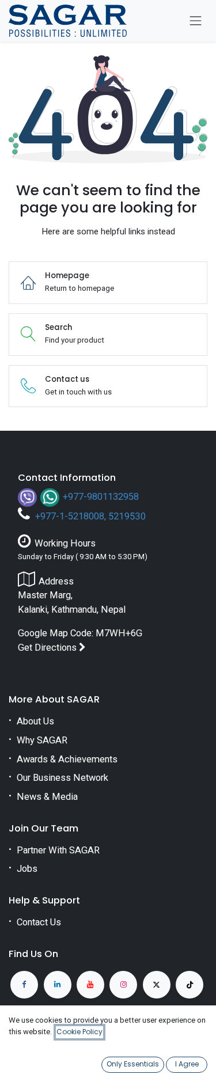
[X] (156, 985)
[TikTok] (189, 985)
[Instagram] (123, 985)
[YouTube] (90, 985)
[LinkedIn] (57, 985)
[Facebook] (24, 985)
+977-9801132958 (101, 496)
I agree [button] (187, 1064)
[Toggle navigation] (196, 21)
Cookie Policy (79, 1032)
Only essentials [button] (133, 1064)
